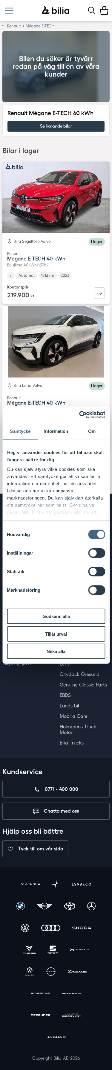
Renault (14, 26)
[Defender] (40, 1016)
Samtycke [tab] (20, 431)
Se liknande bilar (56, 126)
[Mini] (44, 907)
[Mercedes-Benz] (91, 907)
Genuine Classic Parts (83, 684)
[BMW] (20, 907)
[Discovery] (71, 1016)
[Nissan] (51, 972)
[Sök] (91, 10)
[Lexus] (77, 972)
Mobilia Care (74, 716)
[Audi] (50, 929)
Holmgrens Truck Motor (78, 729)
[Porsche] (40, 994)
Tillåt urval (56, 633)
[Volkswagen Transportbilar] (29, 972)
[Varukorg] (104, 10)
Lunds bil (69, 705)
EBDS (65, 695)
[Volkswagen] (25, 929)
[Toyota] (69, 907)
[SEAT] (52, 950)
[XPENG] (79, 950)
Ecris (65, 663)
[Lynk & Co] (81, 885)
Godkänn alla (56, 616)
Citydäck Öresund (79, 674)
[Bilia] (55, 10)
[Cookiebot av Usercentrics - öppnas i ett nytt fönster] (79, 414)
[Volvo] (30, 885)
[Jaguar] (56, 1038)
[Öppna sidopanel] (9, 11)
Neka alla (56, 651)
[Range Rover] (71, 994)
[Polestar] (56, 885)
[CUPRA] (29, 950)
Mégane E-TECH (40, 26)
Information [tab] (56, 431)
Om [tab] (92, 431)
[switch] (96, 553)
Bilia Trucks (72, 742)
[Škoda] (81, 929)
